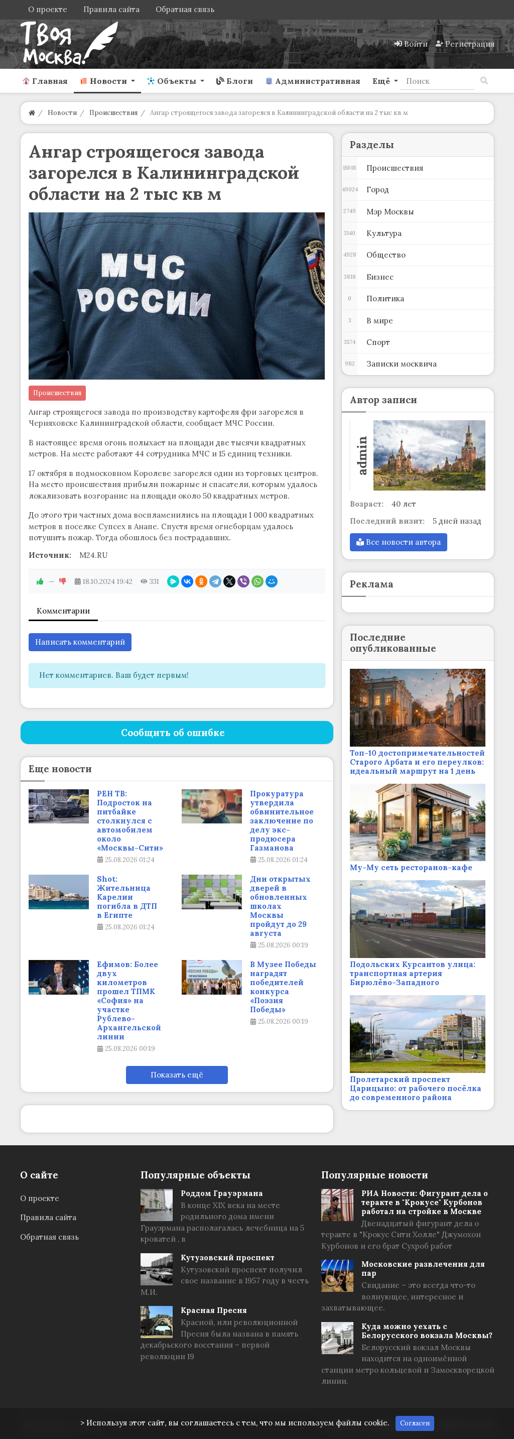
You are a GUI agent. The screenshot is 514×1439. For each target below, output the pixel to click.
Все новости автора (402, 542)
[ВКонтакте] (187, 581)
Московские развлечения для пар (423, 1268)
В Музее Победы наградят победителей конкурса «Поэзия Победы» (283, 987)
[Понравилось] (40, 581)
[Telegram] (215, 581)
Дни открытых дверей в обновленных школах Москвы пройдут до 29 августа (280, 906)
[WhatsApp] (257, 581)
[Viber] (243, 581)
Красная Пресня (214, 1310)
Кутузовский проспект (228, 1257)
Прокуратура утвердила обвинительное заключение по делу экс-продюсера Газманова (282, 821)
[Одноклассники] (201, 581)
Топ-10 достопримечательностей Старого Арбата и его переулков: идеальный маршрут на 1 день (417, 762)
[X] (229, 581)
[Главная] (32, 112)
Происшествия (57, 393)
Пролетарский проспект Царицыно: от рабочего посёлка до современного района (415, 1088)
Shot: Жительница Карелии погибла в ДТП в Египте (127, 897)
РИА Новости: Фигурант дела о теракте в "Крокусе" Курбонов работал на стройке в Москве (424, 1202)
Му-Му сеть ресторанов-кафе (411, 867)
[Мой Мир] (272, 581)
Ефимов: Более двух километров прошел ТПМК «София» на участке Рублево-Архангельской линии (129, 1000)
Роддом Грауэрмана (222, 1193)
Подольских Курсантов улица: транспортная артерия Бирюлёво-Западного (412, 973)
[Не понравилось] (62, 581)
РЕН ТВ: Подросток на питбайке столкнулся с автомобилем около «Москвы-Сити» (130, 821)
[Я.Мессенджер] (173, 581)
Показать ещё (177, 1075)
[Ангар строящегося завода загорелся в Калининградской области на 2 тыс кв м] (177, 296)
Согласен (415, 1423)
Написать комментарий (80, 642)
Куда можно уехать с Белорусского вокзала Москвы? (426, 1331)
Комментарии (63, 611)
